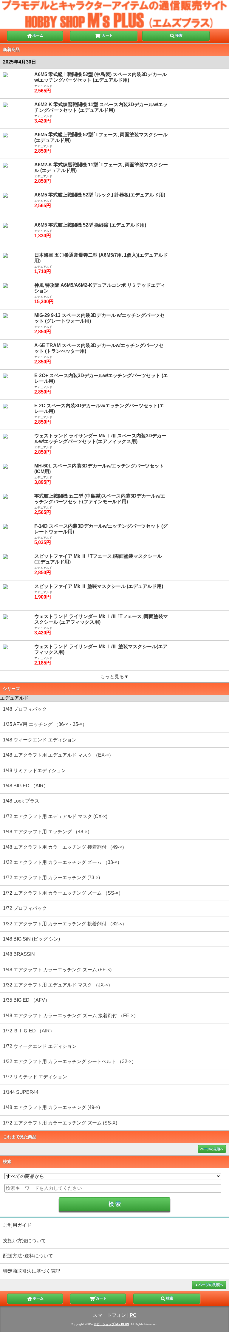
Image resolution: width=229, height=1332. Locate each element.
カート (107, 35)
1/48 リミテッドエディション (34, 770)
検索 (178, 35)
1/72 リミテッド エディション (35, 1076)
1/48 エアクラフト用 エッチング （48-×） (47, 831)
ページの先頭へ (211, 1149)
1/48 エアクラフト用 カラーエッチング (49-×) (51, 1107)
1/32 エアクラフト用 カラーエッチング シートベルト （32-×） (69, 1061)
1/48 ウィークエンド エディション (40, 739)
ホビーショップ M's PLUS (111, 1324)
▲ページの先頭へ (209, 1285)
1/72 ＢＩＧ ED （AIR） (29, 1030)
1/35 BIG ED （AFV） (26, 1000)
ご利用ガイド (17, 1225)
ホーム (38, 35)
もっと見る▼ (114, 676)
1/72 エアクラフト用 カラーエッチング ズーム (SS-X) (60, 1122)
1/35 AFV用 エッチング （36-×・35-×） (45, 724)
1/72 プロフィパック (25, 908)
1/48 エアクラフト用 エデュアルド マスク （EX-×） (58, 755)
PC (133, 1315)
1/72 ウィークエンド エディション (40, 1046)
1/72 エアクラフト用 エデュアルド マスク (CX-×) (55, 816)
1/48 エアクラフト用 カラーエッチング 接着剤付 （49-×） (65, 847)
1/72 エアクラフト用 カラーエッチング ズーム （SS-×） (63, 893)
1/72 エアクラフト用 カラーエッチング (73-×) (51, 877)
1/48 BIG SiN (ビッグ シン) (31, 938)
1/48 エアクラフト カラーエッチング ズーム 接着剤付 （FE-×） (70, 1015)
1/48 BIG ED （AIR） (25, 785)
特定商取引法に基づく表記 (31, 1271)
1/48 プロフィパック (25, 709)
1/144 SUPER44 (20, 1092)
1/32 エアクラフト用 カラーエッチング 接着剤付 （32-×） (65, 923)
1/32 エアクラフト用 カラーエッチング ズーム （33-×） (62, 862)
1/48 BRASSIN (19, 954)
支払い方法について (24, 1240)
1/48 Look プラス (21, 800)
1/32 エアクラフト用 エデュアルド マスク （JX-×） (58, 984)
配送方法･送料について (28, 1255)
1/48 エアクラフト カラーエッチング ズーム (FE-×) (57, 969)
